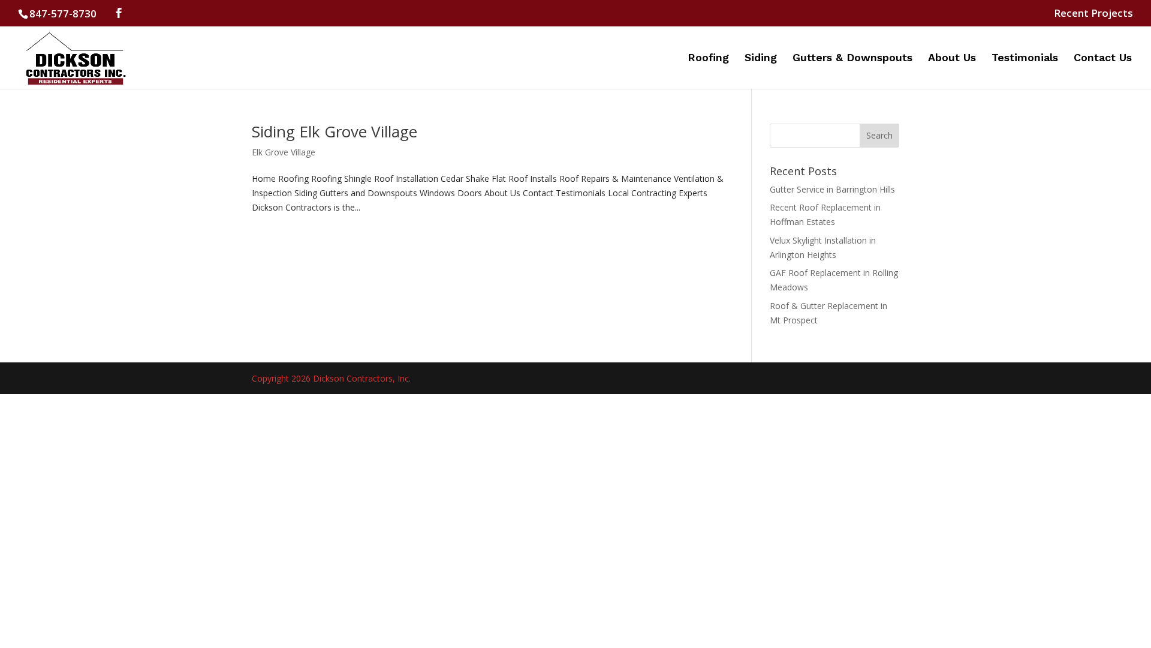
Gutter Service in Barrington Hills (832, 189)
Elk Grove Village (283, 152)
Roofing (708, 58)
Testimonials (1025, 58)
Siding (761, 58)
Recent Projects (1093, 14)
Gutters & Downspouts (852, 58)
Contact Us (1103, 58)
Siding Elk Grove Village (334, 131)
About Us (952, 58)
